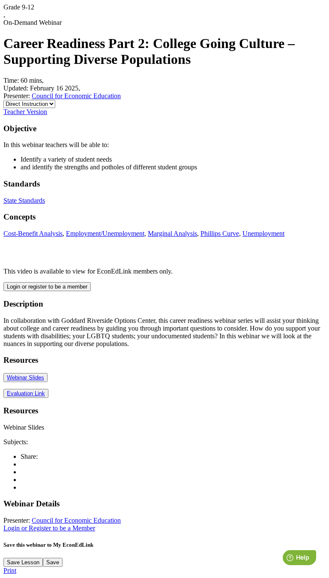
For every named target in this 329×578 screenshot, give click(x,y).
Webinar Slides (25, 377)
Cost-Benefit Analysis (33, 233)
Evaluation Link (26, 393)
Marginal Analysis (172, 233)
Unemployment (263, 233)
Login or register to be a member (47, 286)
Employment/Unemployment (105, 233)
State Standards (24, 200)
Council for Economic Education (76, 95)
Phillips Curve (219, 233)
